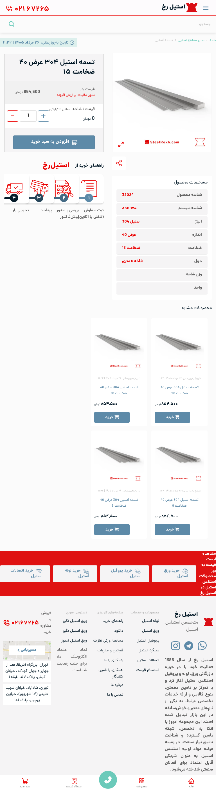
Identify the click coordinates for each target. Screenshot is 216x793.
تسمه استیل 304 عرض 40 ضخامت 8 (180, 503)
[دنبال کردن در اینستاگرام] (175, 645)
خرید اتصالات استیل (26, 573)
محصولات (141, 787)
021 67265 (108, 780)
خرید (170, 417)
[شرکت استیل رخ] (207, 622)
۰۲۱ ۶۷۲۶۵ (25, 623)
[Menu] (205, 8)
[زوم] (121, 145)
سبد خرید (24, 787)
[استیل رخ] (192, 7)
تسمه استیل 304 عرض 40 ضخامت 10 (119, 390)
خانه (191, 787)
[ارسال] (11, 24)
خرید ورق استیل (176, 573)
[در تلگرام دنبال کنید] (189, 645)
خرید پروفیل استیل (126, 573)
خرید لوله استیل (77, 573)
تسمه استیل (164, 40)
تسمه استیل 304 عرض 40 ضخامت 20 (180, 390)
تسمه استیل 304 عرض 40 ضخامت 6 (119, 503)
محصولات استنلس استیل (207, 582)
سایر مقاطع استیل (191, 40)
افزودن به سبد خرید (50, 142)
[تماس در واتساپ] (202, 645)
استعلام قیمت (74, 787)
